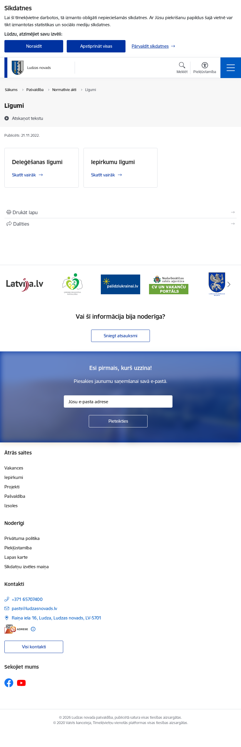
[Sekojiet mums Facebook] (8, 682)
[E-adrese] (16, 629)
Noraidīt (34, 46)
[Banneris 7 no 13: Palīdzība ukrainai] (72, 284)
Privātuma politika (22, 538)
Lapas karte (16, 557)
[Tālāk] (229, 284)
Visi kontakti (34, 647)
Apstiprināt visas (96, 46)
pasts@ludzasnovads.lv (34, 608)
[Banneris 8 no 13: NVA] (120, 284)
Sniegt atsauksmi (120, 335)
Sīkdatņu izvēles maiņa (26, 566)
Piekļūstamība (18, 548)
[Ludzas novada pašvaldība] (31, 68)
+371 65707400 (27, 599)
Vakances (13, 468)
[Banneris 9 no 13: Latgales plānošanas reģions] (168, 284)
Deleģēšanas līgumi (37, 162)
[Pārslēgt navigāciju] (230, 67)
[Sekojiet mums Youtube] (21, 682)
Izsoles (11, 505)
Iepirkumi (13, 477)
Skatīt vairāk (24, 175)
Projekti (11, 487)
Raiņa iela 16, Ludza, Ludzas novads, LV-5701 (56, 618)
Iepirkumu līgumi (113, 162)
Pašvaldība (14, 496)
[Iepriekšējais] (12, 284)
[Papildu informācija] (33, 629)
